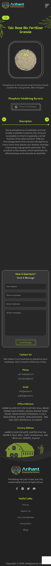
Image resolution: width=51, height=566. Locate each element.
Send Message (25, 343)
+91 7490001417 (26, 374)
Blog (25, 530)
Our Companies (25, 517)
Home (25, 505)
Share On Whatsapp (27, 107)
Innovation (25, 523)
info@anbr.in (25, 391)
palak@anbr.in (25, 396)
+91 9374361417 (25, 379)
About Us (25, 511)
